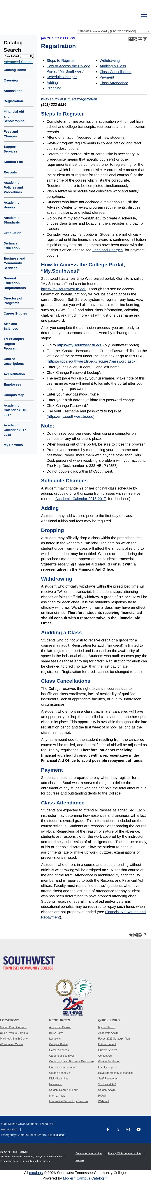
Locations (55, 1038)
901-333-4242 (56, 1135)
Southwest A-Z (107, 1084)
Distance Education (12, 246)
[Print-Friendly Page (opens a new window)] (140, 39)
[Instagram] (130, 1129)
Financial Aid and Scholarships (14, 116)
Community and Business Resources (71, 1061)
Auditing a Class (113, 66)
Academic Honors (11, 205)
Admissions (13, 91)
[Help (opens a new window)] (145, 39)
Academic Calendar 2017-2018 (15, 430)
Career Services (59, 1049)
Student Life (13, 162)
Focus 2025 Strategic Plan (114, 1038)
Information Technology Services (68, 1101)
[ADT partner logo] (73, 997)
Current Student (107, 1049)
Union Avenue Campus (14, 1032)
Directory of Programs (13, 301)
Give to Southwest (109, 1061)
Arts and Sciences (11, 326)
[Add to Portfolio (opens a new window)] (131, 39)
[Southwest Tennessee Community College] (62, 16)
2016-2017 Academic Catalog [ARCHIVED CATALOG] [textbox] (107, 31)
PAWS (102, 1095)
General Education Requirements (15, 283)
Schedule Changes (62, 77)
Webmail (103, 1101)
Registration (13, 101)
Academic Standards (12, 220)
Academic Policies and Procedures (13, 187)
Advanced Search (18, 62)
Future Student (107, 1044)
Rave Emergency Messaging (115, 1072)
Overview (11, 80)
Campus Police (58, 1044)
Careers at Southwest (62, 1055)
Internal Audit (57, 1095)
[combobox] (114, 31)
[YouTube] (139, 1129)
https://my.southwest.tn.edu (63, 289)
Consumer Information (62, 1067)
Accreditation (14, 374)
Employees (12, 384)
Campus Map (14, 395)
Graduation (12, 233)
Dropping (54, 88)
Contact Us (105, 1055)
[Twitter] (120, 1129)
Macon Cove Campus (13, 1027)
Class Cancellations (115, 72)
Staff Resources (108, 1078)
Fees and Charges (11, 134)
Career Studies (15, 313)
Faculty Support (107, 1067)
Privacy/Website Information (124, 1153)
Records (10, 172)
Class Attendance (114, 83)
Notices (80, 1160)
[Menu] (144, 16)
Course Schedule (59, 1072)
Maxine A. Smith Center (14, 1038)
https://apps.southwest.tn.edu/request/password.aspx (91, 361)
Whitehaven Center (11, 1044)
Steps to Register (61, 60)
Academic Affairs (108, 1032)
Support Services (10, 149)
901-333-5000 (9, 1129)
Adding (52, 83)
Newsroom (55, 1084)
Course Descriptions (14, 361)
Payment (107, 77)
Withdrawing (110, 60)
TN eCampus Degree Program (14, 343)
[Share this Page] (135, 39)
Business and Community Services (14, 263)
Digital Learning (58, 1078)
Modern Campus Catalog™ (85, 1178)
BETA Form (56, 1032)
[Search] (131, 16)
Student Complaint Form (63, 1089)
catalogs (36, 1173)
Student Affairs (107, 1089)
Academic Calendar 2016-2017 (15, 410)
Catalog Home (15, 70)
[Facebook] (110, 1129)
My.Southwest (106, 1027)
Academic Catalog (60, 1027)
